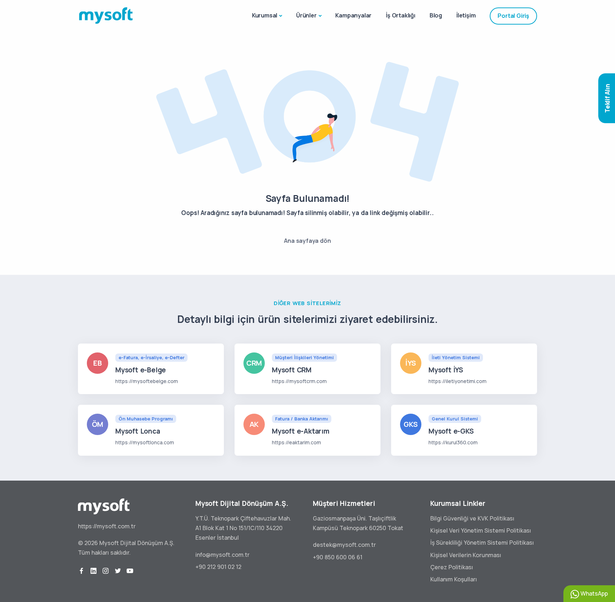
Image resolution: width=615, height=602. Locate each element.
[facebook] (81, 571)
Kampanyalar (353, 15)
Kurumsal (264, 15)
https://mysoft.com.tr (107, 526)
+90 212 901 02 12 (218, 567)
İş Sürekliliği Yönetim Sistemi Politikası (482, 542)
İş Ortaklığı (400, 15)
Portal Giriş (513, 16)
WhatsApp (593, 593)
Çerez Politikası (451, 567)
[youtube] (129, 571)
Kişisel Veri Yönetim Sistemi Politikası (480, 530)
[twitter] (117, 571)
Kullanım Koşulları (453, 579)
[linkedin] (93, 571)
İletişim (465, 15)
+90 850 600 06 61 (337, 557)
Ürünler (306, 15)
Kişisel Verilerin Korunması (465, 555)
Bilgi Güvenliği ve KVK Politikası (472, 518)
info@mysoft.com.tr (222, 555)
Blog (436, 15)
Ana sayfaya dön (307, 241)
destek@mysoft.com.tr (344, 545)
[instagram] (105, 571)
